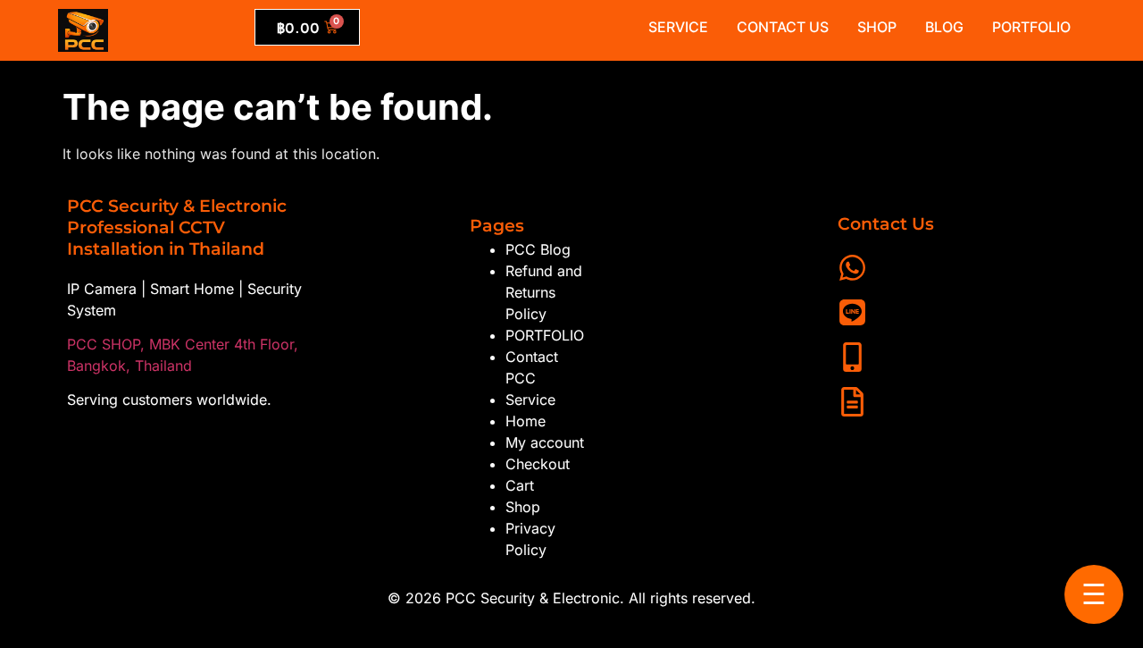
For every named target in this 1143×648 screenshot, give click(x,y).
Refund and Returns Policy (543, 292)
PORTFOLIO (544, 335)
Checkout (537, 464)
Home (525, 421)
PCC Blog (538, 249)
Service (530, 399)
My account (544, 442)
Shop (522, 507)
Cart (519, 485)
